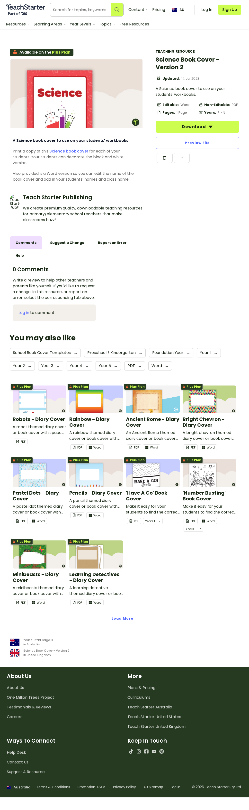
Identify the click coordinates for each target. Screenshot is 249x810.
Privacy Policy (124, 787)
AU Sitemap (153, 787)
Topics (106, 24)
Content (136, 9)
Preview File (197, 142)
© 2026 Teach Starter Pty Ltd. (217, 787)
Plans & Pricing (141, 687)
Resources (16, 24)
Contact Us (17, 762)
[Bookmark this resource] (165, 158)
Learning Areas (48, 24)
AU (181, 9)
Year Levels (81, 24)
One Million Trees (30, 697)
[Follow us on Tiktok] (131, 751)
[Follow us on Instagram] (138, 751)
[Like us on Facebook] (146, 751)
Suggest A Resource (26, 772)
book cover (77, 151)
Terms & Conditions (53, 787)
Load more (122, 618)
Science (57, 151)
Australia (21, 787)
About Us (15, 687)
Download (194, 126)
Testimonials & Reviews (29, 707)
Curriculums (138, 697)
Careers (14, 717)
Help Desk (16, 752)
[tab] (26, 242)
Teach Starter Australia (149, 707)
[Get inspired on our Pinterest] (161, 751)
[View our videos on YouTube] (154, 751)
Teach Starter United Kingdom (156, 726)
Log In (175, 787)
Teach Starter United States (154, 717)
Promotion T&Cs (92, 787)
